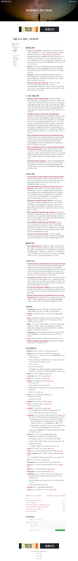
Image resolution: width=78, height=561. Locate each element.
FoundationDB (45, 68)
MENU (75, 1)
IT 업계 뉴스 (15, 62)
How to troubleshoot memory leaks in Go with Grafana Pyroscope (45, 135)
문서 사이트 (56, 74)
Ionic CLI (29, 464)
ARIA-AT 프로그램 (57, 52)
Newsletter (15, 45)
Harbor (29, 448)
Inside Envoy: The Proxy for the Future (37, 234)
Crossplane (30, 415)
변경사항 (49, 401)
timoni (29, 338)
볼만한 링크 (15, 61)
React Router (30, 462)
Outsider (40, 558)
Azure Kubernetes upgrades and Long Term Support (41, 222)
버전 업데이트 (15, 65)
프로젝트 (14, 64)
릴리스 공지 (54, 351)
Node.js (29, 353)
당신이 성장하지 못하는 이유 (34, 246)
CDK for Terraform (32, 453)
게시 (15, 52)
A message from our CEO (34, 277)
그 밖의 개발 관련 (16, 58)
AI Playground (31, 309)
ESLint (29, 489)
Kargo (29, 318)
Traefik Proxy (31, 474)
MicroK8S (30, 487)
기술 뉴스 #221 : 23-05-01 (25, 39)
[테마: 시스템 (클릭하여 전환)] (70, 1)
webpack (29, 401)
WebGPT (29, 313)
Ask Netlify (30, 74)
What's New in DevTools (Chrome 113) (37, 82)
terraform (15, 47)
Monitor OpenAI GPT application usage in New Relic (41, 212)
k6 (28, 459)
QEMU (29, 373)
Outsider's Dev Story (39, 10)
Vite (28, 403)
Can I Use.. (58, 60)
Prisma (29, 451)
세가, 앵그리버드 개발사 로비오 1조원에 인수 (39, 287)
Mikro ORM (30, 471)
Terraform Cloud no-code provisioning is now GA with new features (45, 176)
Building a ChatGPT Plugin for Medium (37, 98)
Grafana (29, 408)
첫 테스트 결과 (47, 54)
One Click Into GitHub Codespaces (36, 161)
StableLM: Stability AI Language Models (38, 340)
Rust (28, 378)
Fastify (29, 469)
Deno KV (29, 66)
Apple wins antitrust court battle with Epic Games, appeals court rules (46, 263)
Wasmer (29, 381)
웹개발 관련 (15, 57)
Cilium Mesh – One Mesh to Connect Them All (39, 200)
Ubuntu (29, 351)
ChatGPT (15, 48)
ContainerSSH (31, 332)
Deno (28, 394)
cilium (19, 47)
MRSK (29, 324)
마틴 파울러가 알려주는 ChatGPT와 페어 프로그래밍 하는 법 (43, 114)
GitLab (29, 434)
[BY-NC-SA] (15, 50)
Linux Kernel (30, 376)
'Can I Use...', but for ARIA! (34, 50)
